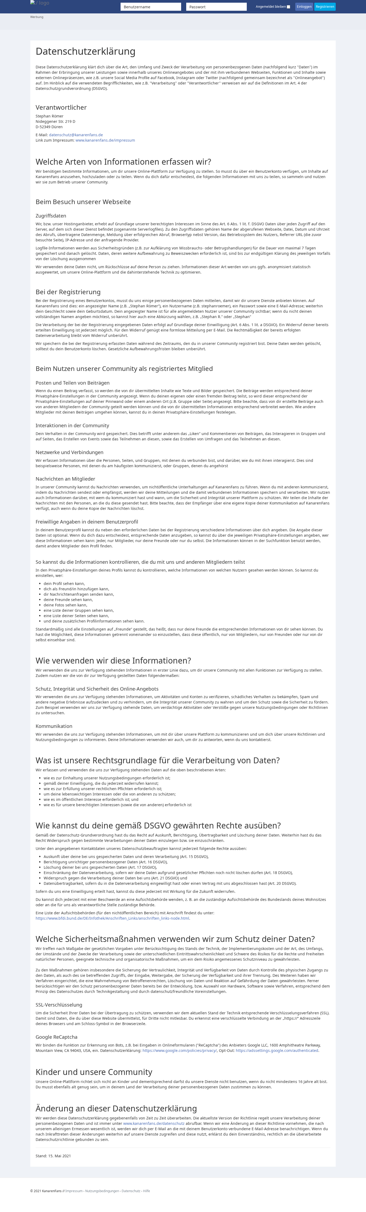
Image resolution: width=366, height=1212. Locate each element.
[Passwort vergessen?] (249, 6)
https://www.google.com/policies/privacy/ (180, 1050)
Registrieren (325, 6)
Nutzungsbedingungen (102, 1191)
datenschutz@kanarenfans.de (76, 134)
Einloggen (304, 6)
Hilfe (146, 1191)
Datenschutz (131, 1191)
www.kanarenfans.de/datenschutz (154, 1123)
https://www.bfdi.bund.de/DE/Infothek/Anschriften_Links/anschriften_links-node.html (112, 918)
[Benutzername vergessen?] (184, 6)
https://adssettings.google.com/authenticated (277, 1050)
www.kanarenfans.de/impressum (105, 140)
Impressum (74, 1191)
